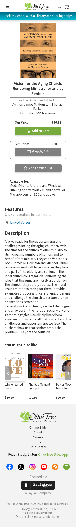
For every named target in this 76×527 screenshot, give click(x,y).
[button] (59, 7)
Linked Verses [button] (20, 222)
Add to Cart (40, 131)
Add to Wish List (40, 168)
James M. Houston (37, 104)
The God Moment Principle (39, 387)
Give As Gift (40, 151)
